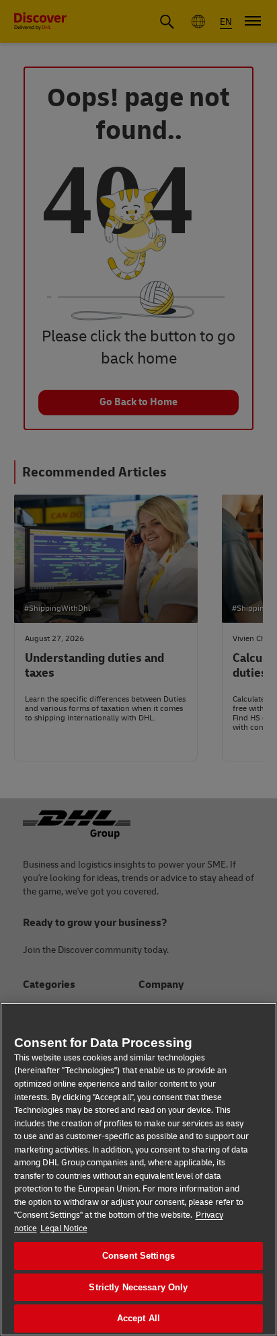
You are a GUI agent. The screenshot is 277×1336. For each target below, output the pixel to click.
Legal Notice (63, 1228)
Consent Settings (138, 1256)
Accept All (138, 1318)
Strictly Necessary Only (138, 1287)
